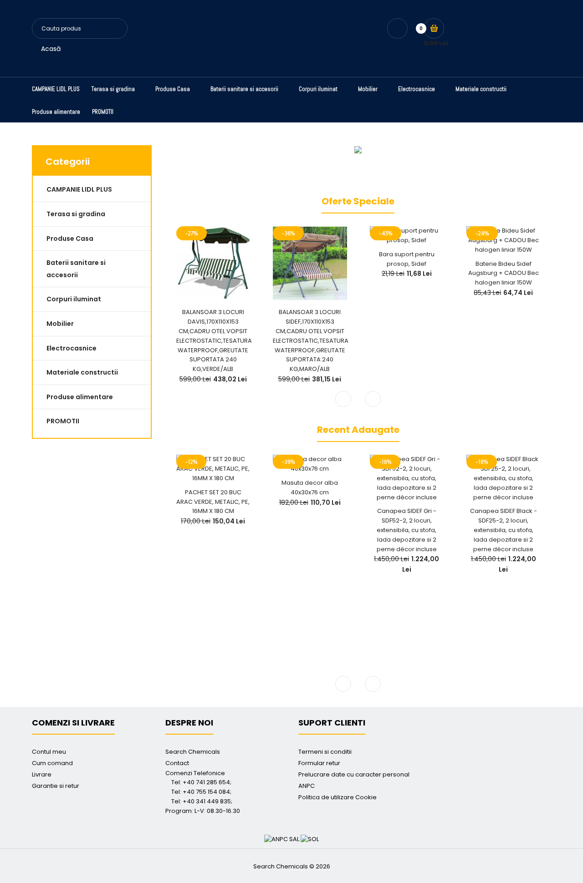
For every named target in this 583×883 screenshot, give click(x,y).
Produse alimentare (79, 396)
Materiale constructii (82, 372)
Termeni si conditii (325, 751)
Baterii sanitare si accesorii (76, 268)
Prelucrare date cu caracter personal (353, 774)
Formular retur (319, 763)
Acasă (51, 48)
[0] (434, 28)
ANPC (306, 786)
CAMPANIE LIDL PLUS (79, 189)
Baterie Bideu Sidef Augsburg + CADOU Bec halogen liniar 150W (503, 273)
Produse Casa (69, 238)
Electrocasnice (71, 348)
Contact (177, 763)
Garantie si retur (55, 786)
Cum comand (52, 763)
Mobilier (60, 323)
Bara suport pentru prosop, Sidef (407, 259)
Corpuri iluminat (73, 299)
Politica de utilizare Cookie (337, 797)
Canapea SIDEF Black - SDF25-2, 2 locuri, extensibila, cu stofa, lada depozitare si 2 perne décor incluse (503, 530)
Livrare (41, 774)
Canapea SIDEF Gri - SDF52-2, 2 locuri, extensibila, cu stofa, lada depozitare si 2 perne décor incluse (407, 530)
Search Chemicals (192, 751)
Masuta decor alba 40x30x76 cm (309, 487)
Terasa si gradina (75, 213)
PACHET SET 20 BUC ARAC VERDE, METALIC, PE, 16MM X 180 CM (213, 502)
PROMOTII (62, 421)
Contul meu (49, 751)
